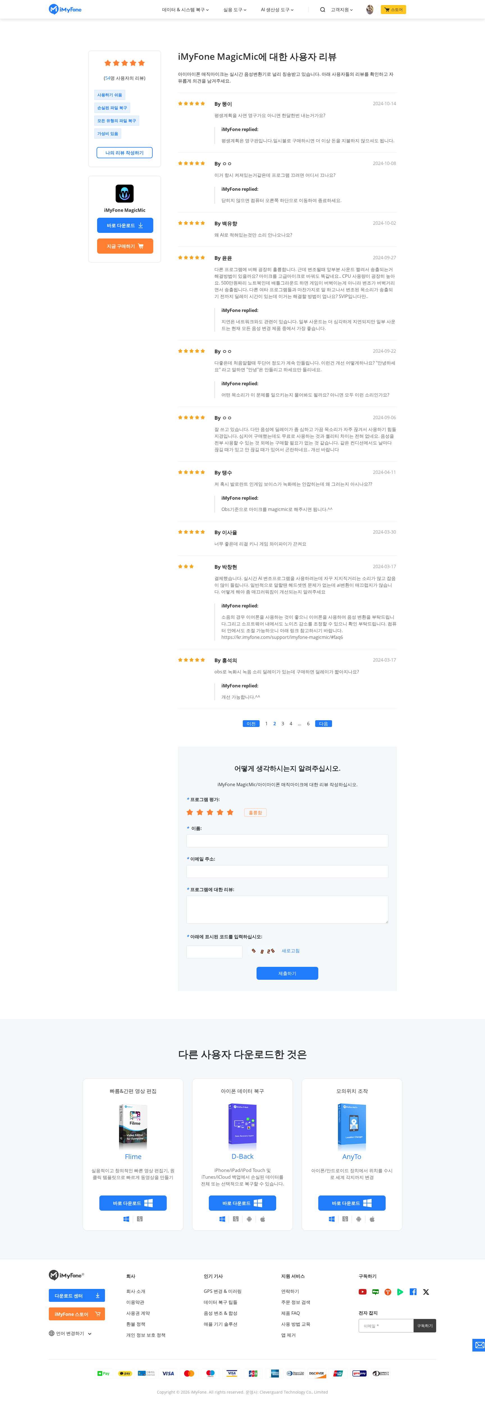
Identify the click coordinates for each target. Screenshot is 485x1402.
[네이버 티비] (400, 1291)
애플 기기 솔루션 (220, 1324)
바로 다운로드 (121, 225)
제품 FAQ (290, 1313)
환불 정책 (135, 1324)
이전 (251, 723)
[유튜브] (363, 1292)
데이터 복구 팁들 (220, 1302)
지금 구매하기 (121, 246)
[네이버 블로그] (375, 1291)
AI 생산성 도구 (275, 9)
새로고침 (291, 950)
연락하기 (290, 1291)
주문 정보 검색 (295, 1302)
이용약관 (135, 1302)
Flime (133, 1156)
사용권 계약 (138, 1313)
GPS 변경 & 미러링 (223, 1291)
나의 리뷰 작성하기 (125, 153)
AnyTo (352, 1156)
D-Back (243, 1156)
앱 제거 (288, 1335)
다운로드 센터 (69, 1296)
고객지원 (340, 9)
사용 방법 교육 (295, 1324)
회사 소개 (135, 1291)
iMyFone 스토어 (71, 1314)
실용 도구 (232, 9)
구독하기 (425, 1325)
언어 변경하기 (70, 1333)
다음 (323, 723)
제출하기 (287, 973)
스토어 (397, 9)
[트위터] (426, 1291)
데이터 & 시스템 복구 (183, 9)
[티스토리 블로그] (388, 1291)
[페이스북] (413, 1292)
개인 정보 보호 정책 (146, 1335)
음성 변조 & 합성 (220, 1313)
